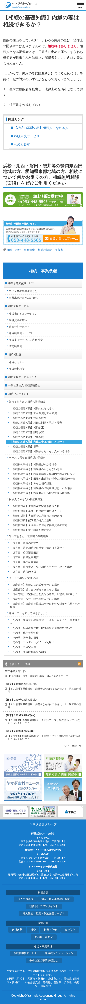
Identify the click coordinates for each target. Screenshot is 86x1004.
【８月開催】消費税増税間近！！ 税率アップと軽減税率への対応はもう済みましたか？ (44, 722)
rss (79, 663)
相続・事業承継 (25, 250)
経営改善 (17, 929)
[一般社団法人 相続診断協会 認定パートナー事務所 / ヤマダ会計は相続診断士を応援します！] (43, 811)
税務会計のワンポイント (43, 906)
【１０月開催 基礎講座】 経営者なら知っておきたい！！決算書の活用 (44, 706)
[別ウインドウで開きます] (15, 811)
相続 (10, 250)
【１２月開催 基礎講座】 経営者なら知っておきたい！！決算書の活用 (44, 690)
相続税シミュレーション (59, 953)
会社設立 (70, 929)
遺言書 (59, 250)
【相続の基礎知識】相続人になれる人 (41, 128)
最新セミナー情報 (19, 664)
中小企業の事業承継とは (43, 960)
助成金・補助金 (44, 937)
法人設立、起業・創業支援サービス (43, 913)
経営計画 (43, 923)
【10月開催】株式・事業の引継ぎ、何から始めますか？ (38, 676)
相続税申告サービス (25, 953)
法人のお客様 (25, 899)
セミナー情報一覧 (72, 746)
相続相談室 (22, 144)
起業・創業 (50, 929)
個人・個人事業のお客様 (55, 899)
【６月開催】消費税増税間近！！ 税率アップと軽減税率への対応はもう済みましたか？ (44, 737)
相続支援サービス (27, 136)
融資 (33, 929)
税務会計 (43, 892)
